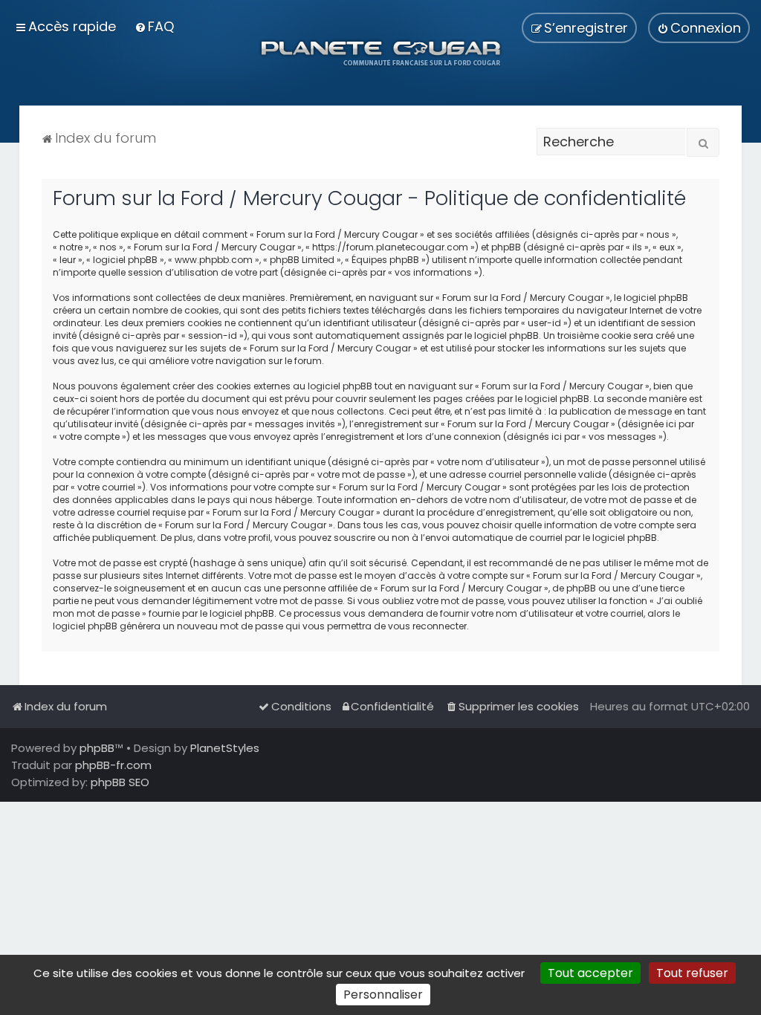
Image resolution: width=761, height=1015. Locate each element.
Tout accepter (590, 973)
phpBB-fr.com (113, 765)
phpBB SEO (120, 782)
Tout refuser (692, 973)
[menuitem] (154, 26)
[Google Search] (703, 142)
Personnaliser (383, 994)
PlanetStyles (224, 748)
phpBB (97, 748)
